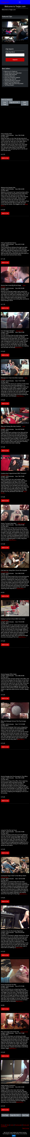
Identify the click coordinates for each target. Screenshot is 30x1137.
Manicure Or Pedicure (10, 71)
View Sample (19, 331)
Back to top (25, 1128)
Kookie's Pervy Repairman (12, 82)
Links (11, 1125)
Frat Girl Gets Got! (9, 76)
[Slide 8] (19, 40)
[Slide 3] (10, 40)
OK (14, 1135)
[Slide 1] (6, 40)
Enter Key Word (10, 52)
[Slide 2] (8, 40)
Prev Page (4, 103)
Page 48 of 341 (14, 102)
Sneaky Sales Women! (10, 74)
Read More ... (19, 347)
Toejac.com (5, 2)
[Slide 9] (21, 40)
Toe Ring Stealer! (9, 85)
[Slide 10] (23, 40)
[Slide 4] (12, 40)
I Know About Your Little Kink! (13, 73)
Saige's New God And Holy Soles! (13, 83)
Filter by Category (6, 99)
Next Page (24, 103)
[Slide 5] (14, 40)
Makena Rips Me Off (10, 79)
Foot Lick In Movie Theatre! (12, 77)
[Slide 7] (17, 40)
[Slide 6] (16, 40)
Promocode (18, 1125)
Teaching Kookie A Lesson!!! (12, 80)
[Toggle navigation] (20, 2)
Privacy (3, 1125)
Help (7, 1125)
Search (15, 60)
